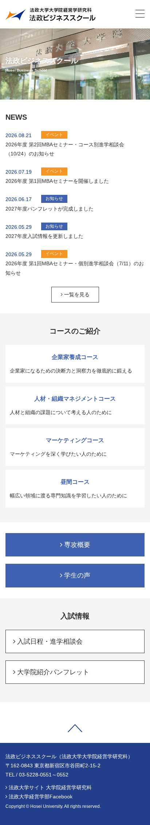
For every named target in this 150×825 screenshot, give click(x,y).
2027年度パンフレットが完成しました (49, 209)
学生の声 (76, 575)
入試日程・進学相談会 (49, 641)
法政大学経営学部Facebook (40, 796)
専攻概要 (76, 544)
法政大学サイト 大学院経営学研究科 (50, 787)
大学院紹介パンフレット (52, 672)
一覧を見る (76, 294)
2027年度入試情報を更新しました (44, 236)
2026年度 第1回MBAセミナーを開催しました (57, 181)
